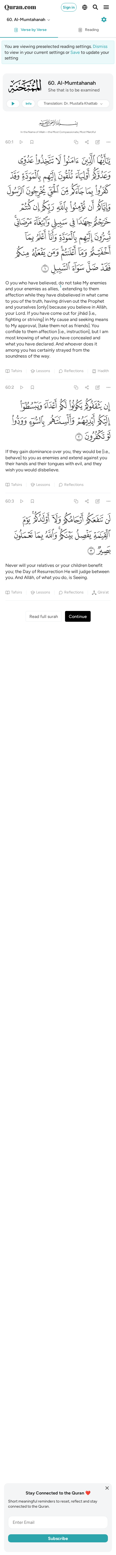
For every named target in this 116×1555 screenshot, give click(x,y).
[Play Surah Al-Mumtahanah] (21, 142)
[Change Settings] (103, 19)
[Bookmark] (31, 142)
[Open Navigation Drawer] (106, 7)
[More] (108, 142)
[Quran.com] (20, 7)
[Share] (86, 142)
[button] (29, 20)
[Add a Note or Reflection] (98, 142)
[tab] (29, 31)
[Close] (107, 1488)
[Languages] (84, 7)
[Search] (95, 7)
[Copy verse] (76, 142)
